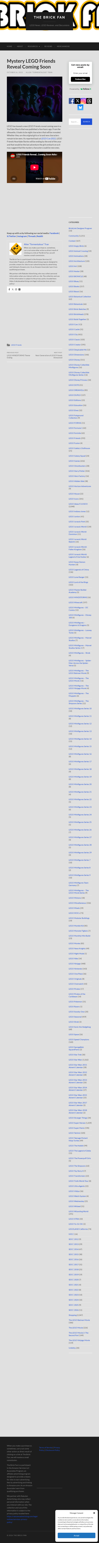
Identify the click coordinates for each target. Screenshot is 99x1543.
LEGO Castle (74, 329)
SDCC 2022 (73, 1290)
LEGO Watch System (77, 1196)
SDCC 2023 (73, 1295)
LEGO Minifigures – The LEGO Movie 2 (79, 679)
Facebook (54, 233)
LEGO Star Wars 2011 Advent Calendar (78, 1066)
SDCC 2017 (73, 1264)
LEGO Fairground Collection (76, 416)
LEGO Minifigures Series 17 (80, 761)
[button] (94, 1513)
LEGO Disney (74, 360)
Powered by (74, 89)
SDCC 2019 (73, 1274)
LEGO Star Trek (75, 1054)
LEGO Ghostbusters (77, 466)
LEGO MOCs (74, 913)
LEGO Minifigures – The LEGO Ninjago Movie (79, 686)
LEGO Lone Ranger (77, 577)
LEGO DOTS (74, 385)
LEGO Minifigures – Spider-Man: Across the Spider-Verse (80, 663)
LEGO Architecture (77, 261)
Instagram (22, 236)
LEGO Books (74, 286)
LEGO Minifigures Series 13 (80, 731)
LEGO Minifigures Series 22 (80, 799)
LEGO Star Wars (75, 1059)
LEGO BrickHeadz (76, 314)
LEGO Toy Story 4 (76, 1171)
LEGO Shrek (74, 1022)
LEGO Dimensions (76, 354)
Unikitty (72, 1348)
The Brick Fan (49, 17)
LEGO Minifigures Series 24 (80, 814)
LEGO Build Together (77, 319)
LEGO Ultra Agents (77, 1186)
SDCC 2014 (73, 1249)
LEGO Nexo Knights (77, 948)
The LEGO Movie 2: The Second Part (78, 1334)
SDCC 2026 (73, 1310)
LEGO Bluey (74, 281)
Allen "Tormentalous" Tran (39, 72)
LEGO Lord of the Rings (78, 582)
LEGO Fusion (74, 443)
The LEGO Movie (76, 1327)
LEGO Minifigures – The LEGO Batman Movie (79, 671)
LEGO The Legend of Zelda (80, 1151)
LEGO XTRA (74, 1219)
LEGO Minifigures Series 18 (80, 769)
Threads (31, 236)
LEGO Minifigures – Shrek (79, 653)
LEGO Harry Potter (77, 471)
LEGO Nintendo (75, 968)
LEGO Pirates (74, 989)
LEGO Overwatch (76, 984)
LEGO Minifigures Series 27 (80, 837)
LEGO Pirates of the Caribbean (77, 995)
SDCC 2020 (73, 1279)
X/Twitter (11, 236)
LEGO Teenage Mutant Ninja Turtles (78, 1139)
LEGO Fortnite (75, 433)
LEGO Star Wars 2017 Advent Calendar (78, 1103)
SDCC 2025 (73, 1305)
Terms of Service (45, 1447)
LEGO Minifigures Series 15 (80, 746)
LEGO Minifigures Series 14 (80, 739)
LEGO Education (76, 405)
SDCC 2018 (73, 1269)
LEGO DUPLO (75, 395)
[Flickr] (19, 289)
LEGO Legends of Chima (79, 569)
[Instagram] (16, 289)
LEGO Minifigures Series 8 (79, 867)
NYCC (71, 1234)
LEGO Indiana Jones (77, 511)
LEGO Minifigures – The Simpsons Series (79, 702)
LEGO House (74, 494)
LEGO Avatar (74, 271)
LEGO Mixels (74, 908)
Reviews (48, 46)
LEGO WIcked (75, 1206)
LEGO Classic (74, 339)
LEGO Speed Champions (79, 1039)
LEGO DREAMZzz (76, 390)
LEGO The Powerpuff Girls (80, 1158)
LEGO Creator (75, 344)
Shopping (73, 1315)
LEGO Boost (74, 291)
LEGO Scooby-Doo (77, 1011)
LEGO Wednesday (76, 1201)
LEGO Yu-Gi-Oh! (76, 1224)
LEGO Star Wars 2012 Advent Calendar (78, 1073)
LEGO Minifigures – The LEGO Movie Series (79, 891)
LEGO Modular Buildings (79, 918)
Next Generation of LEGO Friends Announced (48, 355)
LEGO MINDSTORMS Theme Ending (18, 355)
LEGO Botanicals (76, 304)
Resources (33, 46)
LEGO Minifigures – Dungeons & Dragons (77, 623)
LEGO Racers (74, 1006)
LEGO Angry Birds (76, 246)
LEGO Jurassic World (77, 526)
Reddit (40, 236)
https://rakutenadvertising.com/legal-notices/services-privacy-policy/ (22, 1519)
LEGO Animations (76, 256)
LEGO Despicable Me (77, 349)
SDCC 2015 (73, 1254)
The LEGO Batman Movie (79, 1320)
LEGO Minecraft (75, 602)
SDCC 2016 (73, 1259)
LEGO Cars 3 (74, 324)
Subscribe (80, 79)
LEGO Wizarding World (78, 1211)
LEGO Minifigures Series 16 (80, 754)
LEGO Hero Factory (77, 476)
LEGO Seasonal (75, 1017)
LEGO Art (73, 266)
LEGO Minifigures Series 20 (80, 784)
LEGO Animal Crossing (78, 251)
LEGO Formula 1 (75, 428)
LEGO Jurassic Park (77, 521)
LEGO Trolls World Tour (78, 1181)
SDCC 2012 (73, 1239)
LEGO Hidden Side (76, 481)
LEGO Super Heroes (77, 1123)
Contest (72, 241)
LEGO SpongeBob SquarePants (76, 1048)
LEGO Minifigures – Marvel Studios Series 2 (80, 646)
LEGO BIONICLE (76, 276)
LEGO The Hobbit (76, 1145)
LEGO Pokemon (75, 1001)
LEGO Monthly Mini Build (79, 936)
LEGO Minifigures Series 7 (79, 860)
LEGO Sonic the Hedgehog (80, 1027)
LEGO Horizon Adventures (80, 486)
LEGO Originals (75, 979)
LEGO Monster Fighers (78, 931)
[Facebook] (9, 289)
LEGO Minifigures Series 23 (80, 807)
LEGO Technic (74, 1133)
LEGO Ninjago (75, 963)
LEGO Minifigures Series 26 (80, 830)
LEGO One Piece (76, 974)
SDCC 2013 (73, 1244)
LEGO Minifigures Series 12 (80, 723)
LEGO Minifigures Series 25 (80, 822)
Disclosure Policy (53, 1450)
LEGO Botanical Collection (80, 296)
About (20, 46)
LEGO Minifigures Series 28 (80, 845)
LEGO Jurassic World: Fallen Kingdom (78, 548)
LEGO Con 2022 (48, 138)
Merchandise (63, 46)
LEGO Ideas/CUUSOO (78, 504)
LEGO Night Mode (76, 953)
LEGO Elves (73, 410)
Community (74, 236)
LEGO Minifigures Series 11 (80, 716)
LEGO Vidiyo (74, 1191)
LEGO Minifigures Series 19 (80, 776)
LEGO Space (74, 1034)
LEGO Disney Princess (78, 380)
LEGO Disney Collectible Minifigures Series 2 (79, 373)
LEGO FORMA (75, 423)
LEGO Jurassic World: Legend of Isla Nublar (78, 555)
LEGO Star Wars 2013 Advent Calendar (78, 1081)
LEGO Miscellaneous (77, 903)
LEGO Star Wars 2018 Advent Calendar (78, 1111)
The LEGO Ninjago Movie (79, 1340)
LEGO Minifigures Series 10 (80, 708)
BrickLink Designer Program (80, 228)
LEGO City (73, 334)
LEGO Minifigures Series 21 (80, 792)
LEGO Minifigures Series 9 (79, 875)
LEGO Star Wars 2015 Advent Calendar (78, 1096)
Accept (76, 1535)
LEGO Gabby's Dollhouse (79, 448)
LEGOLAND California (78, 1229)
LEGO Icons (74, 499)
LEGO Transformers (77, 1176)
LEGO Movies (74, 943)
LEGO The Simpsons (77, 1166)
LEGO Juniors (74, 516)
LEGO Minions (75, 898)
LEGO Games (74, 461)
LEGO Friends (16, 345)
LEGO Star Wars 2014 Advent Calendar (78, 1088)
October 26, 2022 (15, 72)
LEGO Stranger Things (78, 1118)
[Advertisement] (34, 208)
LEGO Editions (75, 400)
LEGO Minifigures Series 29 (80, 852)
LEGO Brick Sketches (77, 309)
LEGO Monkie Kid (76, 925)
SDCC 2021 (73, 1284)
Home (9, 46)
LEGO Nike (73, 958)
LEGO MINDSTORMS (78, 597)
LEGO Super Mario (76, 1128)
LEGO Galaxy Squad (77, 456)
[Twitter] (13, 289)
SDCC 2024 (73, 1300)
